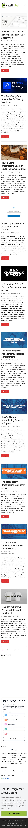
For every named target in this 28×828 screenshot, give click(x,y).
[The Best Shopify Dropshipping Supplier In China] (14, 471)
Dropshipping (16, 172)
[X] (14, 771)
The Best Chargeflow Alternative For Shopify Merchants (12, 99)
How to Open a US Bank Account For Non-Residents (12, 226)
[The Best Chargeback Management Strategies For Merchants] (14, 340)
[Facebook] (22, 771)
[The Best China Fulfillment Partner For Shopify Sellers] (14, 531)
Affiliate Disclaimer (10, 823)
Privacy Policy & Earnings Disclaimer (10, 825)
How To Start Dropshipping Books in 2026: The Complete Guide (14, 165)
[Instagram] (5, 771)
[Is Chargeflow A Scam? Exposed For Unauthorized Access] (14, 273)
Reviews (14, 41)
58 (16, 650)
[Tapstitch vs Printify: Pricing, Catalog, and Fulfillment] (14, 596)
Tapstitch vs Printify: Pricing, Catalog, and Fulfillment (11, 609)
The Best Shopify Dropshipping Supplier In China (13, 484)
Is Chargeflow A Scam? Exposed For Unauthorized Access (14, 287)
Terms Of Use (23, 825)
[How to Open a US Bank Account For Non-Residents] (14, 212)
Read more (5, 70)
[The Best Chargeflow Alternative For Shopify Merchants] (14, 85)
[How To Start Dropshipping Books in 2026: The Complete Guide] (14, 152)
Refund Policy (19, 823)
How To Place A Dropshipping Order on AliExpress (12, 420)
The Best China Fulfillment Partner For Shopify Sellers (12, 545)
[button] (26, 5)
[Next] (18, 650)
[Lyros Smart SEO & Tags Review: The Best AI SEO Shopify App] (14, 21)
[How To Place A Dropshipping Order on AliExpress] (14, 406)
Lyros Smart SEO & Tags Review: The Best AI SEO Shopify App (13, 34)
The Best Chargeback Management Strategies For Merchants (12, 353)
